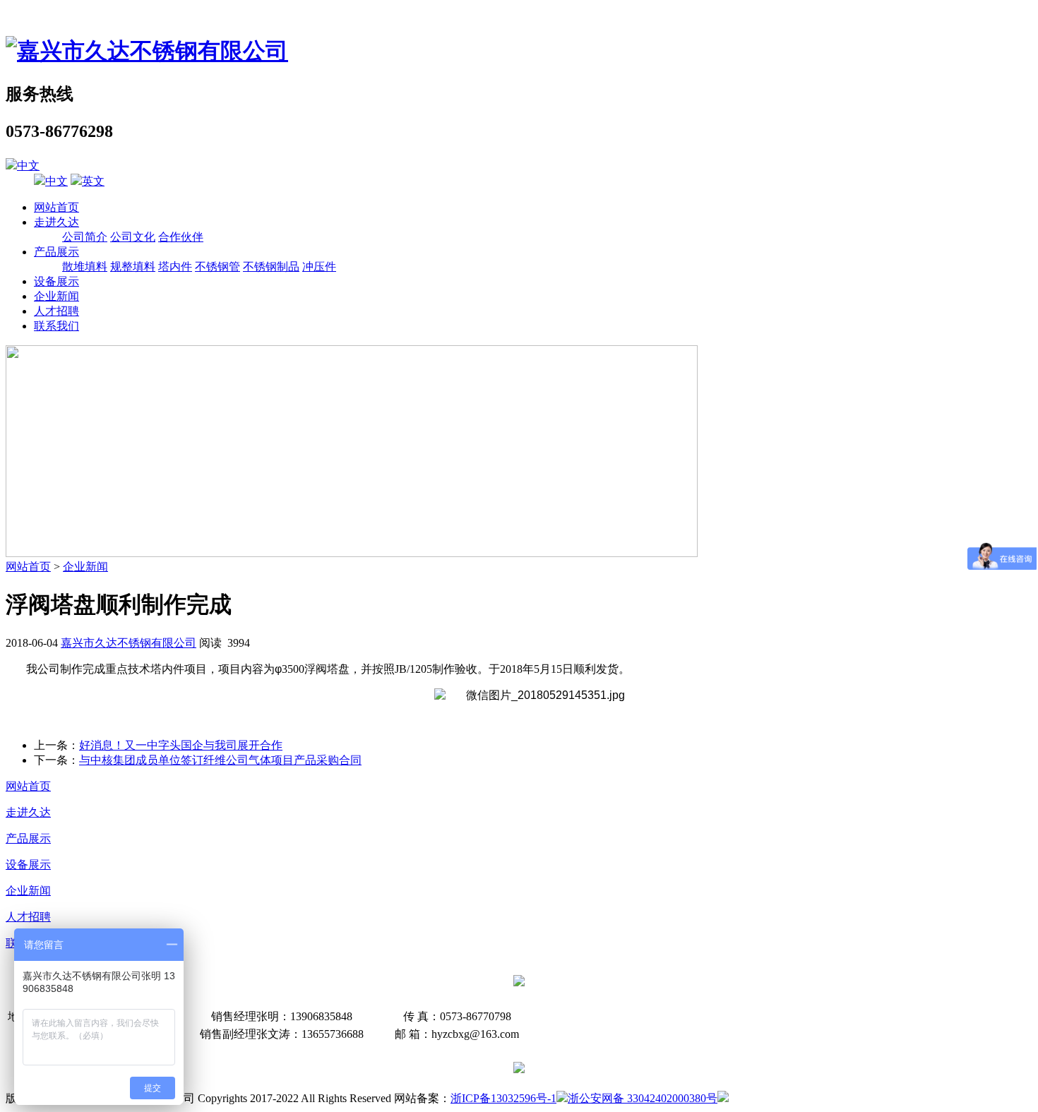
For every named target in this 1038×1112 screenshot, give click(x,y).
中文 (28, 166)
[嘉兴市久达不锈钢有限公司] (147, 51)
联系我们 (56, 326)
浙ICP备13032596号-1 (503, 1098)
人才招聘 (56, 311)
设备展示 (56, 281)
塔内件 (175, 267)
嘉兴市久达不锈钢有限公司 (128, 643)
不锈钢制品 (271, 267)
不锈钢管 (217, 267)
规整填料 (132, 267)
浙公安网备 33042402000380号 (642, 1098)
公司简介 (84, 237)
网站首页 (56, 207)
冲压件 (319, 267)
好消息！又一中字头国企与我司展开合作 (180, 745)
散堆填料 (84, 267)
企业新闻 (56, 296)
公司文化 (132, 237)
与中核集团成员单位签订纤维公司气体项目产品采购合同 (220, 760)
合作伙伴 (180, 237)
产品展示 (56, 252)
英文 (93, 181)
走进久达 (56, 222)
